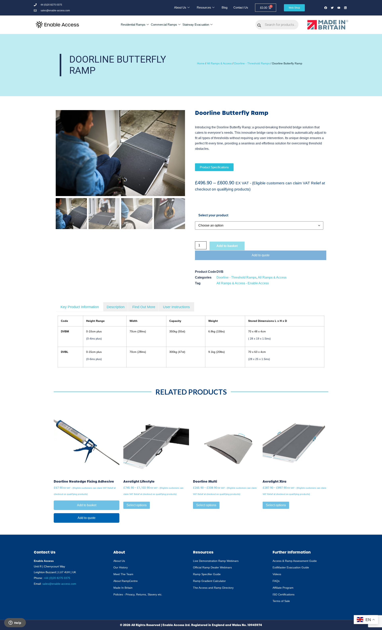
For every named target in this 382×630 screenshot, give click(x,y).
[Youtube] (339, 8)
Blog (224, 7)
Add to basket (227, 246)
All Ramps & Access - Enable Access (242, 283)
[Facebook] (325, 8)
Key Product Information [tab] (79, 307)
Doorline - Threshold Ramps (252, 63)
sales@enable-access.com (59, 583)
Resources (204, 7)
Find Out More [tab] (143, 307)
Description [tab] (116, 307)
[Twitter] (332, 8)
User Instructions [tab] (176, 307)
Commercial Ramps (164, 24)
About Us (180, 7)
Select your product (213, 215)
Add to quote (261, 255)
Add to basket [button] (86, 505)
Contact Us (240, 7)
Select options (137, 505)
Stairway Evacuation (195, 24)
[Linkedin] (345, 8)
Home (201, 63)
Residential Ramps (133, 24)
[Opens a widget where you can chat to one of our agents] (15, 623)
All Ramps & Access (219, 63)
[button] (180, 155)
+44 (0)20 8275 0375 (57, 578)
